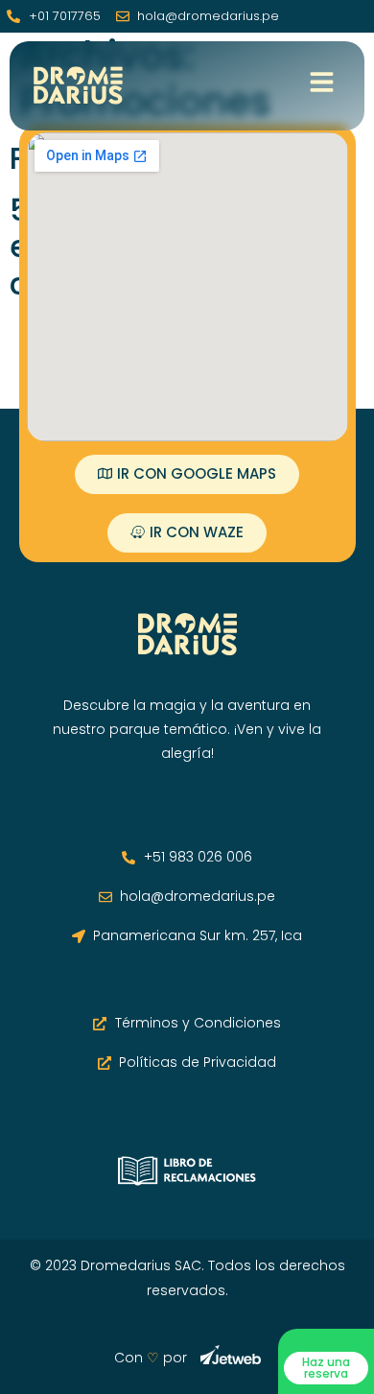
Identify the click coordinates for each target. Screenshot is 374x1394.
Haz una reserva (326, 1368)
